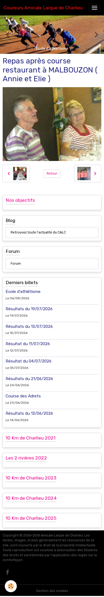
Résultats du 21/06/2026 (29, 378)
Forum (16, 263)
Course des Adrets (23, 396)
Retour (52, 173)
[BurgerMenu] (94, 8)
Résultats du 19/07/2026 (29, 308)
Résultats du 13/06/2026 (29, 413)
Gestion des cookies (52, 591)
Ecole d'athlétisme (23, 291)
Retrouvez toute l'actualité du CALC (38, 232)
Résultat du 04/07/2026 (28, 361)
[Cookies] (11, 586)
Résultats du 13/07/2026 (29, 326)
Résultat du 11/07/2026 (28, 343)
